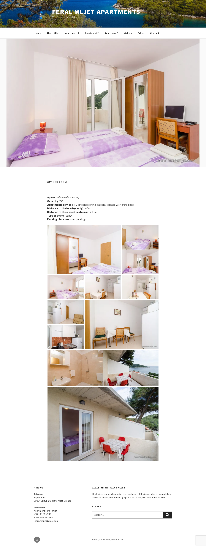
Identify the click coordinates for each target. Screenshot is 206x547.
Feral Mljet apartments (96, 12)
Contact (154, 33)
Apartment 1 (72, 33)
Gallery (128, 33)
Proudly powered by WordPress (108, 539)
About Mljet (53, 33)
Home (38, 33)
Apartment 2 (92, 33)
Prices (141, 33)
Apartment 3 (112, 33)
